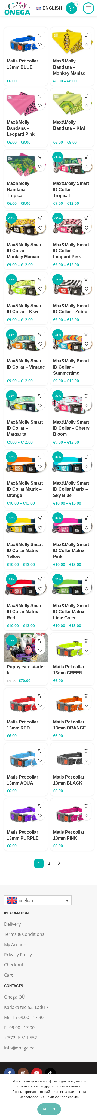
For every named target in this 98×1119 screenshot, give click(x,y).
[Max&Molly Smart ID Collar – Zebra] (72, 286)
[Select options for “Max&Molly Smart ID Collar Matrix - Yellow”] (40, 518)
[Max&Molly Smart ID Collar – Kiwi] (26, 286)
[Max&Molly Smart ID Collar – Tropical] (72, 164)
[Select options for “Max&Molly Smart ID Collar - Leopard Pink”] (86, 218)
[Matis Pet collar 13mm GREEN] (72, 647)
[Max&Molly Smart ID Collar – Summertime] (72, 341)
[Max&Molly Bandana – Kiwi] (72, 102)
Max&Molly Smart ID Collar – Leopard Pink (71, 250)
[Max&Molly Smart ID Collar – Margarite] (26, 402)
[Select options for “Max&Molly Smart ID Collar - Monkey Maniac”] (40, 218)
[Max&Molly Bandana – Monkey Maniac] (72, 41)
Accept (49, 1108)
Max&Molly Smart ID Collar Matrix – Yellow (25, 550)
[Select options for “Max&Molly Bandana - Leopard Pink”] (40, 96)
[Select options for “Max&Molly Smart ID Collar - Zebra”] (86, 279)
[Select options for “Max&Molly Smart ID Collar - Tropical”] (86, 157)
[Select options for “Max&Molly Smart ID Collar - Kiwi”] (40, 279)
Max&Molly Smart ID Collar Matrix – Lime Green (71, 611)
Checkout (13, 965)
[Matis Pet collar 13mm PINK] (72, 812)
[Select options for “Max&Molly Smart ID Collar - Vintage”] (40, 334)
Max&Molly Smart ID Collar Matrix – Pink (71, 550)
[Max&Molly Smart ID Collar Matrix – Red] (26, 586)
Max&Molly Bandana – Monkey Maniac (69, 67)
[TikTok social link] (50, 1073)
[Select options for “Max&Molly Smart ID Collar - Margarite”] (40, 395)
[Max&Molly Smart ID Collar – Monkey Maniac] (26, 225)
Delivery (12, 924)
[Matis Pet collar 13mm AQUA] (26, 757)
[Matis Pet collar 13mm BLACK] (72, 757)
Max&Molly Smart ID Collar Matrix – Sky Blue (71, 489)
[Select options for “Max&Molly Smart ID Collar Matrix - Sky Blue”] (86, 457)
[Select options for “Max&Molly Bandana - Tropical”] (40, 157)
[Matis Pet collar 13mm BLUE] (26, 41)
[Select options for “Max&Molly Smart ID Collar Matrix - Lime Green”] (86, 579)
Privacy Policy (18, 955)
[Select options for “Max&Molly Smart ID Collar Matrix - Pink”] (86, 518)
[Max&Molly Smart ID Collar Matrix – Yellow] (26, 525)
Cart (8, 975)
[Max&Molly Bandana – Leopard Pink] (26, 102)
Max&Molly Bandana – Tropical (18, 189)
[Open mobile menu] (88, 8)
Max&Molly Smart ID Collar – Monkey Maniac (25, 250)
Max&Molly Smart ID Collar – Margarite (25, 428)
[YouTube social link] (36, 1073)
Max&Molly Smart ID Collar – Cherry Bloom (71, 428)
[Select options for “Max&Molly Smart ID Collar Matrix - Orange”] (40, 457)
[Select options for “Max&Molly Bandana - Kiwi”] (86, 96)
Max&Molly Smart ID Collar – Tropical (71, 189)
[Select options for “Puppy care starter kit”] (40, 640)
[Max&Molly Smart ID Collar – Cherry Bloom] (72, 402)
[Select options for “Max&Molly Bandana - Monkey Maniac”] (86, 35)
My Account (16, 945)
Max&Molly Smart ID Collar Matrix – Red (25, 611)
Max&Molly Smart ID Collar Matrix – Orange (25, 489)
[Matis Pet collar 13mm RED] (26, 702)
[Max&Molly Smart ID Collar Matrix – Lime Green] (72, 586)
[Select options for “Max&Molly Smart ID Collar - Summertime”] (86, 334)
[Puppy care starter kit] (26, 647)
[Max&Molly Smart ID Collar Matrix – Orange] (26, 464)
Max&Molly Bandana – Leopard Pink (21, 128)
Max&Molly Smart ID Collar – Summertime (71, 366)
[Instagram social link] (23, 1073)
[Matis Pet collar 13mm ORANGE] (72, 702)
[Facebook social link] (9, 1073)
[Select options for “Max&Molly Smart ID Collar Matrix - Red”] (40, 579)
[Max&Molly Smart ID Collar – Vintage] (26, 341)
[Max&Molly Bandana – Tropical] (26, 164)
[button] (40, 35)
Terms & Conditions (24, 934)
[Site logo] (17, 8)
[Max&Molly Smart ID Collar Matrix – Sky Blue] (72, 464)
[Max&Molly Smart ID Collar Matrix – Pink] (72, 525)
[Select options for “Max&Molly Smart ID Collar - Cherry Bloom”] (86, 395)
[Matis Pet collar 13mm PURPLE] (26, 812)
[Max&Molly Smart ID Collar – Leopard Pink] (72, 225)
